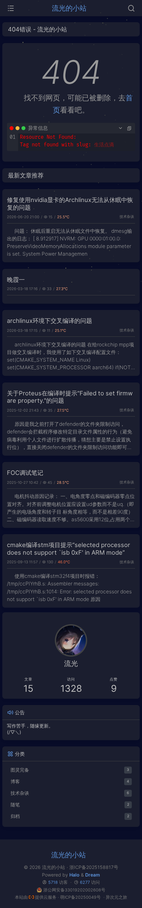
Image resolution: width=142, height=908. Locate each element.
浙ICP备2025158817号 (93, 867)
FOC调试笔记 (25, 472)
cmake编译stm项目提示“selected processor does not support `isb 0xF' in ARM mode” (68, 548)
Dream (92, 875)
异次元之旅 (116, 897)
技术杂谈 (127, 216)
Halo (74, 875)
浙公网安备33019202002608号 (74, 889)
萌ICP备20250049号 (80, 897)
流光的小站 (69, 8)
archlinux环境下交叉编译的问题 (49, 320)
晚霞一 (16, 279)
